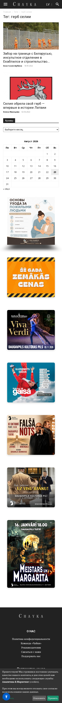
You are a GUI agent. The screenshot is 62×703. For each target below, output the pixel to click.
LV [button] (47, 4)
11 (15, 166)
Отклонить (39, 698)
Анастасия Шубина (12, 66)
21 (39, 172)
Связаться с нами (31, 651)
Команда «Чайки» (31, 643)
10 (7, 166)
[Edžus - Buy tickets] (31, 382)
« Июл (6, 188)
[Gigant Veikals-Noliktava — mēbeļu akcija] (31, 277)
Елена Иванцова (11, 112)
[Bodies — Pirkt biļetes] (31, 554)
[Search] (57, 4)
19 (23, 172)
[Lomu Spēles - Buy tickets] (31, 487)
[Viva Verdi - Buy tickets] (31, 330)
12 (23, 166)
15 (47, 166)
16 (55, 166)
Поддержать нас (31, 656)
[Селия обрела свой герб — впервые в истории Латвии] (31, 85)
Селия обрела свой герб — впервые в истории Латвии (24, 105)
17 (7, 172)
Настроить (8, 698)
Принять (53, 698)
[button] (5, 4)
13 (31, 166)
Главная (7, 12)
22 (47, 172)
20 (31, 172)
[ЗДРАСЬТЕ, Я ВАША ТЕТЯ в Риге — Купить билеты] (31, 435)
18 (15, 172)
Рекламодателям (31, 647)
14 (39, 166)
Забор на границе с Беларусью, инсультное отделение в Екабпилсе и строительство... (27, 57)
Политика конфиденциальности (31, 639)
